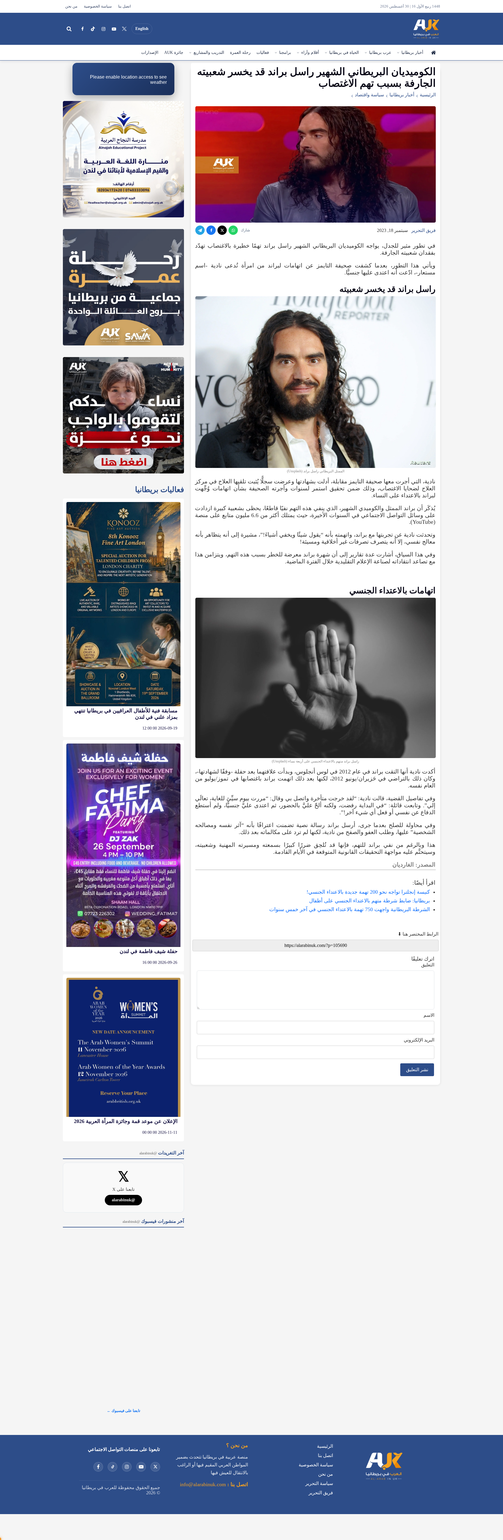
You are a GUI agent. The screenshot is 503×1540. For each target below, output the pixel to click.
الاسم (429, 1015)
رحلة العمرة (240, 52)
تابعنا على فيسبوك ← (123, 1410)
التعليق (427, 964)
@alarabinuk (123, 1200)
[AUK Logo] (383, 1481)
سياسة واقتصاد (369, 94)
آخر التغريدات (161, 1152)
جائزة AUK (173, 52)
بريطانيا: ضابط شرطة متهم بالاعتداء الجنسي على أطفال (369, 901)
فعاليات (262, 52)
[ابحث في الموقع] (69, 29)
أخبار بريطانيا (412, 52)
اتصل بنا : (237, 1484)
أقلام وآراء (310, 52)
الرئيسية (433, 52)
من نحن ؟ (237, 1445)
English (141, 28)
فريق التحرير (423, 230)
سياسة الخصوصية (98, 6)
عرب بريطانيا (380, 52)
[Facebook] (82, 29)
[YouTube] (114, 29)
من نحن (71, 6)
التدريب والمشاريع (209, 52)
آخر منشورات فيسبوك (153, 1221)
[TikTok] (93, 29)
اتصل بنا (124, 6)
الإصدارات (149, 52)
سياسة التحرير (319, 1483)
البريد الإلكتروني (419, 1039)
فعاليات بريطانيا (159, 489)
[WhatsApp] (233, 230)
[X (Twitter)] (124, 29)
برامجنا (285, 52)
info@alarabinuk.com (203, 1484)
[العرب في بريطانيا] (426, 28)
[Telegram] (200, 230)
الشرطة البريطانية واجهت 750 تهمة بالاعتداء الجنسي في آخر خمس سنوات (349, 909)
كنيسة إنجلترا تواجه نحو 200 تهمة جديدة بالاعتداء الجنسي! (368, 892)
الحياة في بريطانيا (344, 52)
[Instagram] (103, 29)
